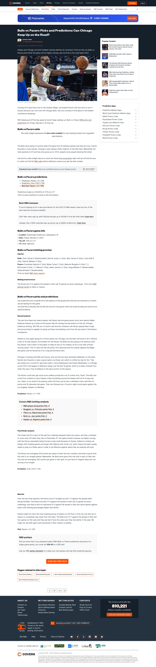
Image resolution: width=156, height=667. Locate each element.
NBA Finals (109, 9)
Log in (143, 3)
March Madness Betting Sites (63, 574)
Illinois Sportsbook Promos (85, 574)
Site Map (23, 636)
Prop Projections (63, 9)
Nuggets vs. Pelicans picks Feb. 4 (38, 409)
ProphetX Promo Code (112, 135)
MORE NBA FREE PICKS (57, 561)
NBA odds (38, 161)
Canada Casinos (65, 607)
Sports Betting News (46, 607)
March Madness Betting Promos (28, 579)
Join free (132, 3)
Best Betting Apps (66, 610)
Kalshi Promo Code (110, 116)
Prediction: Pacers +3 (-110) (33, 181)
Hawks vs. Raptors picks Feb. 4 (37, 419)
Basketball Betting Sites (43, 574)
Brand (20, 612)
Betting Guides (46, 600)
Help (33, 636)
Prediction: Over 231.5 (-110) (33, 183)
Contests (85, 600)
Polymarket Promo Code (112, 119)
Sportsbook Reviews (46, 605)
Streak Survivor (86, 605)
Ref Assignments (121, 9)
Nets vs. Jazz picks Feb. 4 (35, 416)
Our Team (21, 610)
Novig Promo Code (110, 129)
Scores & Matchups (32, 9)
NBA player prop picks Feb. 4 (36, 406)
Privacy (43, 636)
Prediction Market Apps (112, 110)
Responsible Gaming (46, 612)
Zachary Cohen (27, 39)
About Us (22, 600)
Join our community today (119, 615)
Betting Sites (66, 600)
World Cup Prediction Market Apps (117, 113)
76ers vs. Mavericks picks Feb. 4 (38, 413)
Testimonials (22, 615)
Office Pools (84, 610)
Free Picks (45, 9)
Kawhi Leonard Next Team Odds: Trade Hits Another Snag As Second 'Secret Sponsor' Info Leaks (121, 47)
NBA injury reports (37, 273)
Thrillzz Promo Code (111, 132)
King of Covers (86, 607)
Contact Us (22, 605)
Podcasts (42, 610)
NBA (20, 9)
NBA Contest (98, 9)
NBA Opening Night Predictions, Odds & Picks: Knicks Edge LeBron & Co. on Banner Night (121, 83)
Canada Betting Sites (67, 605)
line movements (65, 158)
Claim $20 (132, 18)
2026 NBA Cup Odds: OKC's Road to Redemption (120, 55)
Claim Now (89, 217)
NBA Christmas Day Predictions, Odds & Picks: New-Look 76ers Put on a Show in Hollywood (121, 74)
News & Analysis (85, 9)
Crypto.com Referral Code (113, 122)
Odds (53, 9)
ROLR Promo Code (110, 138)
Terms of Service (57, 636)
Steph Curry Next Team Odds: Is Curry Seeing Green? (121, 91)
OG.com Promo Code (111, 126)
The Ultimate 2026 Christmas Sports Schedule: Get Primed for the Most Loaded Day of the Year (120, 65)
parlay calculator (36, 551)
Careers (21, 607)
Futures (74, 9)
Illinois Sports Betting (25, 574)
